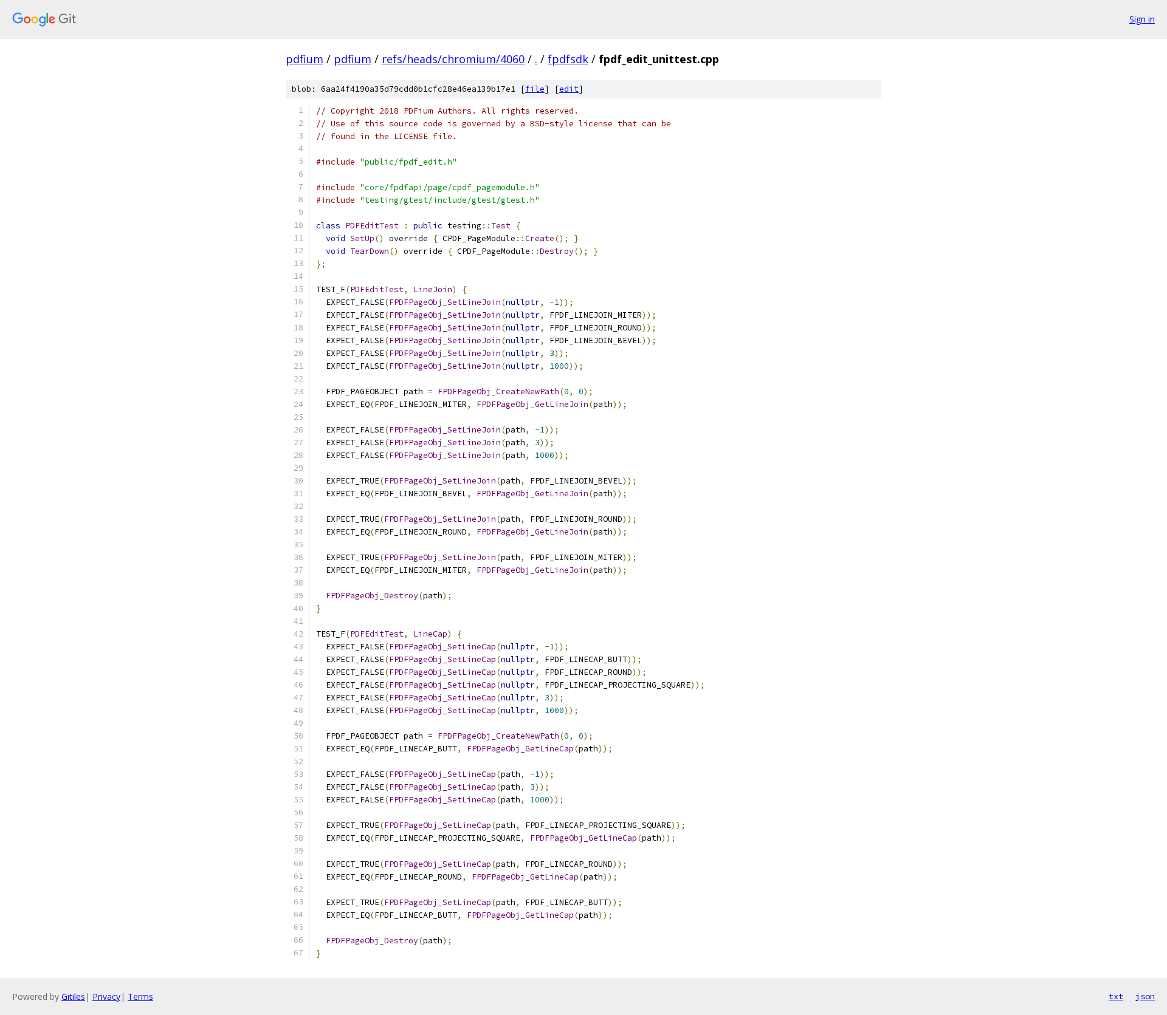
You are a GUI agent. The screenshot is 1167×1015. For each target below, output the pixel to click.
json (1145, 996)
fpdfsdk (568, 59)
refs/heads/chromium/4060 (453, 59)
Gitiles (73, 996)
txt (1116, 996)
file (535, 89)
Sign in (1142, 19)
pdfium (304, 59)
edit (569, 89)
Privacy (106, 996)
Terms (140, 996)
